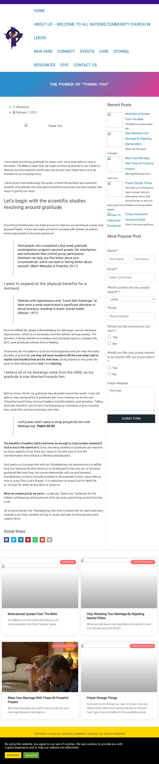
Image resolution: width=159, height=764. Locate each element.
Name (112, 250)
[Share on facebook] (6, 539)
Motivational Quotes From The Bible (32, 614)
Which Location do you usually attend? (128, 290)
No (115, 343)
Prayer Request (117, 383)
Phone (111, 308)
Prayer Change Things (102, 698)
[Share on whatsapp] (35, 539)
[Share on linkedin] (20, 539)
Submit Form (131, 418)
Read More (13, 755)
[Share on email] (42, 539)
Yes (115, 337)
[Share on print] (49, 539)
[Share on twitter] (13, 539)
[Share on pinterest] (28, 539)
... (130, 128)
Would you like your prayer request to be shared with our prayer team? (131, 357)
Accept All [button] (31, 755)
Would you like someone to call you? (128, 328)
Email (112, 269)
